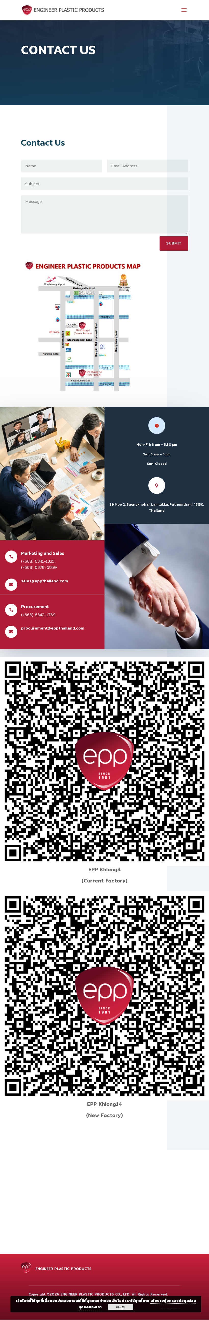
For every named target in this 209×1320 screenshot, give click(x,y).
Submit (173, 243)
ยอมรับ (120, 1307)
